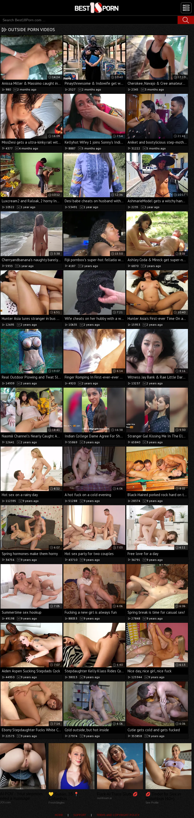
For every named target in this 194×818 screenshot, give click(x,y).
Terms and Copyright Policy (117, 815)
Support (79, 815)
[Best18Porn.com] (97, 7)
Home (59, 815)
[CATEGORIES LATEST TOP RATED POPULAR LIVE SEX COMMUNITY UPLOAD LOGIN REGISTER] (186, 8)
